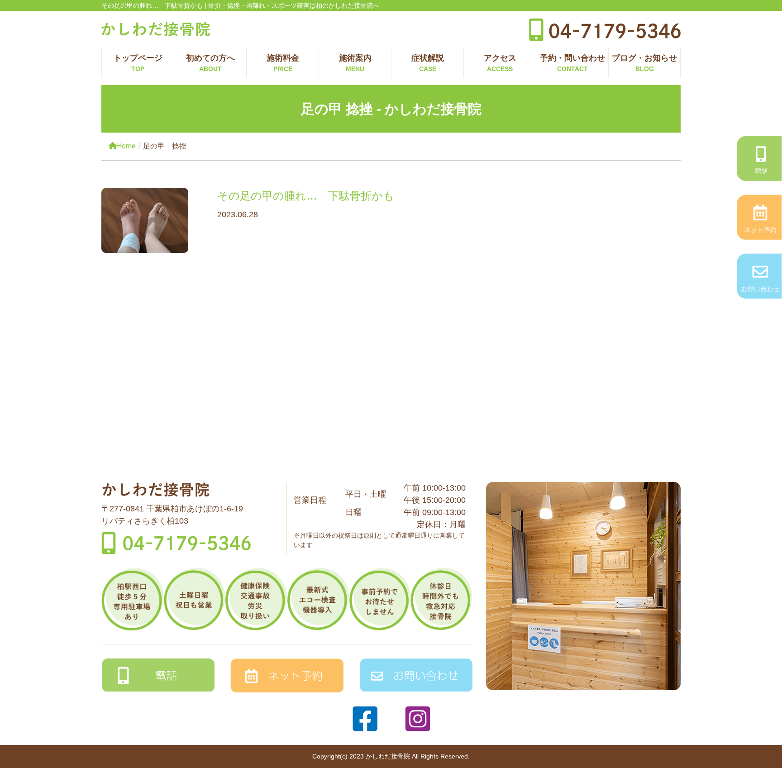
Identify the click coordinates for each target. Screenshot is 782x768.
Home (126, 146)
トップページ (138, 62)
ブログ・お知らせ (644, 62)
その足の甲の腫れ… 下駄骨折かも (305, 196)
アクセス (500, 62)
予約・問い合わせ (572, 62)
